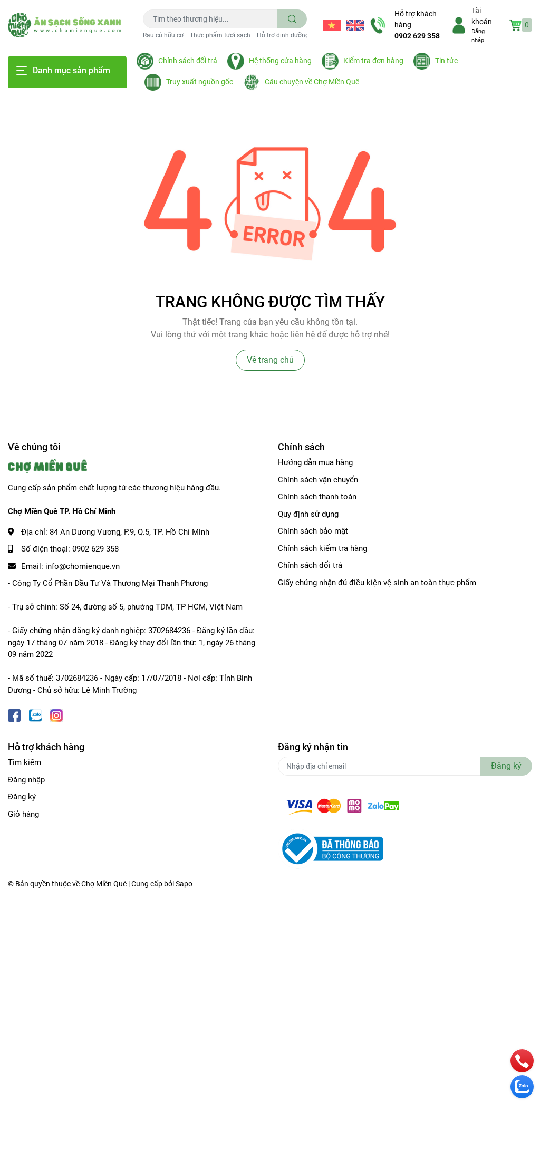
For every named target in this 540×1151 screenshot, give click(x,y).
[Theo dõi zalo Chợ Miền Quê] (35, 714)
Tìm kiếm (24, 762)
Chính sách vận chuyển (318, 480)
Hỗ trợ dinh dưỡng (283, 35)
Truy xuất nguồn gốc (199, 82)
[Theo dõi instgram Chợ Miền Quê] (56, 714)
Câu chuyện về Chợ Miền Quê (312, 82)
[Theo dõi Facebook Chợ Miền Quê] (14, 714)
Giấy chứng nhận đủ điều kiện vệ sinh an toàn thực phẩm (377, 582)
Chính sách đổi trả (187, 60)
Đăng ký (22, 796)
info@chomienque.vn (82, 566)
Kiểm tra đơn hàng (373, 60)
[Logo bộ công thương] (330, 848)
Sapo (184, 883)
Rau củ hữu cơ (163, 35)
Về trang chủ (270, 360)
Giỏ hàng (23, 814)
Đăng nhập (26, 780)
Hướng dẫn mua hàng (315, 462)
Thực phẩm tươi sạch (220, 35)
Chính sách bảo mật (313, 531)
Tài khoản (481, 16)
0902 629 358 (417, 36)
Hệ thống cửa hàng (280, 60)
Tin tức (446, 60)
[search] (292, 18)
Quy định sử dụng (308, 514)
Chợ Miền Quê (104, 883)
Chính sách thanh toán (317, 496)
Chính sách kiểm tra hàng (322, 548)
